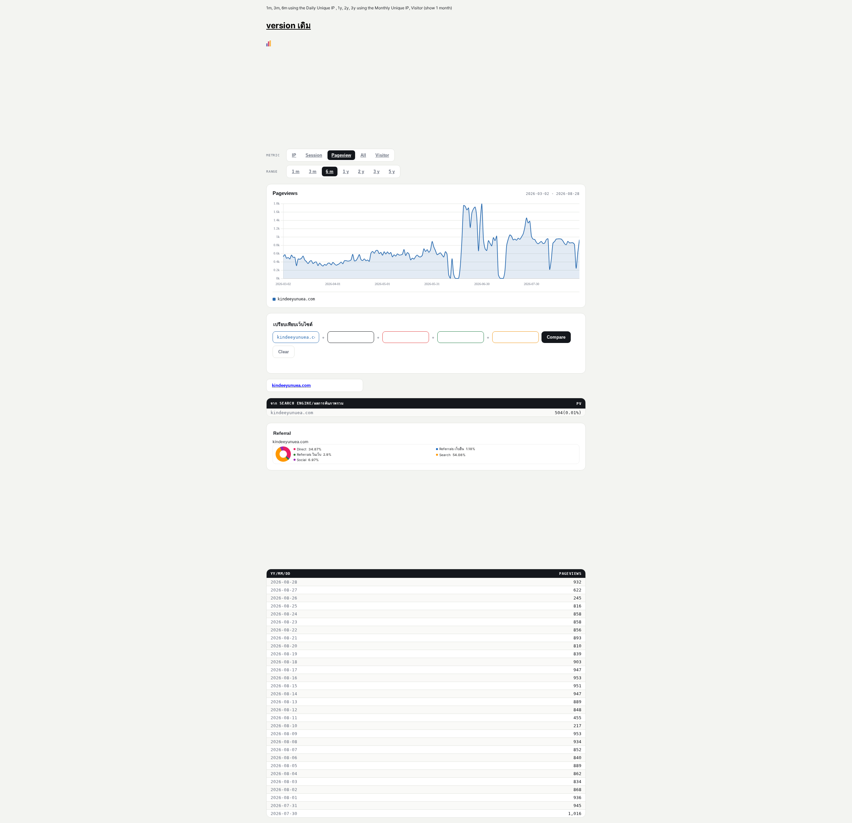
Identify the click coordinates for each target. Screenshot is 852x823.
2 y (361, 171)
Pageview (341, 155)
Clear (283, 351)
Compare (556, 337)
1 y (346, 171)
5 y (392, 171)
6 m (329, 171)
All (363, 155)
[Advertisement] (426, 96)
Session (314, 155)
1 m (296, 171)
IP (294, 155)
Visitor (382, 155)
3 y (376, 171)
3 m (313, 171)
